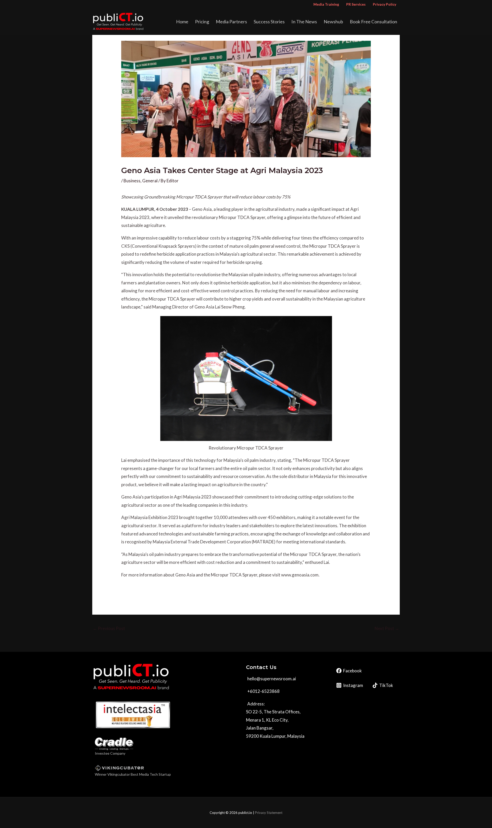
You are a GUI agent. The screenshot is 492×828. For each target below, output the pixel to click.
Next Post (387, 628)
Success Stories (269, 21)
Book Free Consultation (373, 21)
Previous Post (109, 628)
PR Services (356, 4)
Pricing (202, 21)
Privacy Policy (384, 4)
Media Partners (231, 21)
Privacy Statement (268, 813)
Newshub (333, 21)
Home (182, 21)
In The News (304, 21)
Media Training (326, 4)
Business (132, 180)
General (150, 180)
